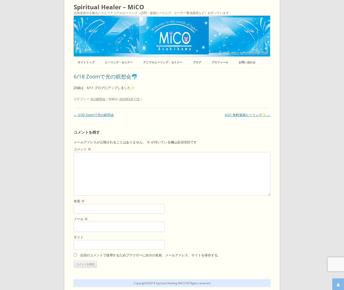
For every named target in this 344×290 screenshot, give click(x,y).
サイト (79, 237)
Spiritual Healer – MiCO (109, 7)
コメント (82, 149)
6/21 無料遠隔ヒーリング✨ (247, 115)
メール (81, 219)
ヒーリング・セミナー (119, 62)
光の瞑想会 (98, 99)
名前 (79, 201)
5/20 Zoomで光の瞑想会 (94, 115)
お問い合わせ (247, 62)
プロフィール (220, 62)
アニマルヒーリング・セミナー (163, 62)
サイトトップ (86, 62)
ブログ (197, 62)
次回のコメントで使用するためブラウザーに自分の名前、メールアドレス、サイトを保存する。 (150, 255)
